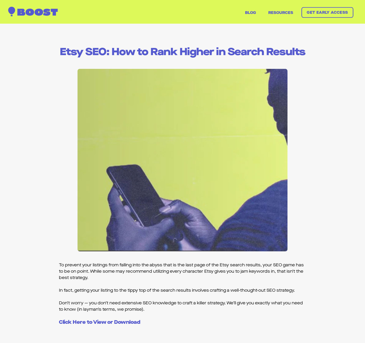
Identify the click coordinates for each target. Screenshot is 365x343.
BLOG (250, 13)
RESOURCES (280, 13)
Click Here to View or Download (99, 322)
